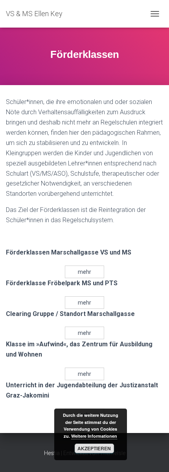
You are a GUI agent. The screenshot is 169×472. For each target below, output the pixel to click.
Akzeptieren (94, 448)
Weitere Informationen (94, 436)
